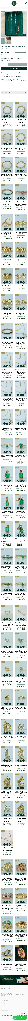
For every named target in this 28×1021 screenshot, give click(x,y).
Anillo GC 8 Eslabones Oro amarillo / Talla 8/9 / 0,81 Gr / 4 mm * (7, 176)
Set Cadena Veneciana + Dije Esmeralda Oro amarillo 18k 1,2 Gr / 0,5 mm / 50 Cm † (21, 400)
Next (26, 24)
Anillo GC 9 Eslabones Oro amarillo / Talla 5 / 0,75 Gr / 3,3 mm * (21, 121)
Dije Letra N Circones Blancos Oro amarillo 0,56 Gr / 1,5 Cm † (7, 820)
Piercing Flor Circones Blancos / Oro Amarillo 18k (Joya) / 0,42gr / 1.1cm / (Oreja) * (21, 652)
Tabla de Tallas (5, 58)
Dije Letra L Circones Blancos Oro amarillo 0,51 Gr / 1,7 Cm (7, 765)
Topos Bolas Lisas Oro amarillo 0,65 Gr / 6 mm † (7, 260)
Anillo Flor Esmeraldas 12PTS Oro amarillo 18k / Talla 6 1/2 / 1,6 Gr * (7, 595)
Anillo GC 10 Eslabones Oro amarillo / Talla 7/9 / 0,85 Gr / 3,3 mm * (7, 121)
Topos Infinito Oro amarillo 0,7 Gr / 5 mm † (21, 233)
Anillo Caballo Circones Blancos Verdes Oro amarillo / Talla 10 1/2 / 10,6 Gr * (7, 936)
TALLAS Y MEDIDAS (6, 92)
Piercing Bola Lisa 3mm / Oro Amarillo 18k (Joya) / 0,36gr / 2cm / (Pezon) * (21, 624)
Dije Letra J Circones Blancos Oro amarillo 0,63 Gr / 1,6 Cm (21, 765)
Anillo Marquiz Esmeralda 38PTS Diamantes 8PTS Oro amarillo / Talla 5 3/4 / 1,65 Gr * (21, 457)
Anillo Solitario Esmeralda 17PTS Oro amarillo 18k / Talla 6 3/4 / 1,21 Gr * (21, 567)
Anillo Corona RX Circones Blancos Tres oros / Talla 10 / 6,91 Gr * (21, 935)
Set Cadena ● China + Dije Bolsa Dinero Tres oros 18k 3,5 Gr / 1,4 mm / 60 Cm (7, 849)
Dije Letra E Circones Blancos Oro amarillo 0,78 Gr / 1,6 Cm (7, 792)
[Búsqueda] (4, 3)
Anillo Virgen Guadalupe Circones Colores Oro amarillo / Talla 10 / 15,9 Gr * (21, 964)
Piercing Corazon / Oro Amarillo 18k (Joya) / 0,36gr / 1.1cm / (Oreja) (7, 624)
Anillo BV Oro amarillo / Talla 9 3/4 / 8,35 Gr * (21, 906)
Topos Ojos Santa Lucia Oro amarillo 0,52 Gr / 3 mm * (21, 313)
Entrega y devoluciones (7, 60)
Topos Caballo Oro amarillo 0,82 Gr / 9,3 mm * (21, 286)
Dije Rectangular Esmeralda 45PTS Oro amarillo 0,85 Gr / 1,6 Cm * (7, 540)
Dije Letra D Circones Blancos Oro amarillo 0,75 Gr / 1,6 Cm (7, 738)
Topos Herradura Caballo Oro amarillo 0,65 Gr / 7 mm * (7, 313)
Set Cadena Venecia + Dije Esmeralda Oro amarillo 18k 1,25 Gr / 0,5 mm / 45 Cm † (21, 428)
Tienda (2, 7)
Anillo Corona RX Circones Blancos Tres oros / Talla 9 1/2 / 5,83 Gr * (7, 964)
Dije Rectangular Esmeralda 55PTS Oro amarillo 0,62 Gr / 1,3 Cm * (21, 513)
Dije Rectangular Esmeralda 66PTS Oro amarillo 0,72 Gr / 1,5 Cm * (21, 485)
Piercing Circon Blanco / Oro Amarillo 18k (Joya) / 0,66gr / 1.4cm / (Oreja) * (7, 680)
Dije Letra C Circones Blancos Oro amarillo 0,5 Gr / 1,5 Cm (21, 792)
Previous (2, 24)
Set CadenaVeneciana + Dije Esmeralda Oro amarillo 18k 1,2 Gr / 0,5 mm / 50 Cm (21, 371)
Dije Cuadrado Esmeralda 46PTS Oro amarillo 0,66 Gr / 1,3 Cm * (7, 485)
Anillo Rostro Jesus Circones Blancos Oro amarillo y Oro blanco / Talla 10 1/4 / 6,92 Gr (7, 878)
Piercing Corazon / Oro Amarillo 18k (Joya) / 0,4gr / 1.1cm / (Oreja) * (7, 708)
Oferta (3, 11)
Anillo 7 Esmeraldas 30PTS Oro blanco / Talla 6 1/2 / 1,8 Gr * (7, 567)
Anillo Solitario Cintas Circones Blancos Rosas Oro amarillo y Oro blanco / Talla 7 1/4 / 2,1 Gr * (21, 203)
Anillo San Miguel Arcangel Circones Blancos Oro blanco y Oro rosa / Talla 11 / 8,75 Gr (21, 878)
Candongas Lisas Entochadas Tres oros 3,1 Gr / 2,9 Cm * (7, 233)
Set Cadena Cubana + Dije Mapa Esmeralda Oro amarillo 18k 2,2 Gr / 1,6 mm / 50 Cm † (7, 428)
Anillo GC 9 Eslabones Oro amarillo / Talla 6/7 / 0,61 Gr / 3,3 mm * (7, 148)
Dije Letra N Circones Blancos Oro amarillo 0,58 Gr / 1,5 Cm (21, 738)
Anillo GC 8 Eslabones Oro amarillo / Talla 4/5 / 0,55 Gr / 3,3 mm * (21, 148)
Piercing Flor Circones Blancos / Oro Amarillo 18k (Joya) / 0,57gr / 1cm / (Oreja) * (21, 680)
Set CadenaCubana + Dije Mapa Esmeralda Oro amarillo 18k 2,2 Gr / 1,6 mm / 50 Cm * (21, 343)
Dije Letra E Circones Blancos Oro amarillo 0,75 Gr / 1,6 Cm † (21, 820)
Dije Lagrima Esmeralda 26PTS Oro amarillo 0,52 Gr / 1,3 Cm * (21, 540)
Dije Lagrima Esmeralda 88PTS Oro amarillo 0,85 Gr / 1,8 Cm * (7, 513)
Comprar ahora (14, 68)
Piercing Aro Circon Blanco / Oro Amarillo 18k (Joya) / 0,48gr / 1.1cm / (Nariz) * (21, 708)
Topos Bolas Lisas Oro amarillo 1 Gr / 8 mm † (7, 286)
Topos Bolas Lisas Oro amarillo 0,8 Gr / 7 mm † (20, 260)
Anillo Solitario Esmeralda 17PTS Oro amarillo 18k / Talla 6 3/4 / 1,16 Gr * (21, 595)
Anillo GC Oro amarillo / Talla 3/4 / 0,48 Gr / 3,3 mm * (21, 176)
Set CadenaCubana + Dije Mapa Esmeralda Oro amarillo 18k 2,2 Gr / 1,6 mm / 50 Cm (7, 371)
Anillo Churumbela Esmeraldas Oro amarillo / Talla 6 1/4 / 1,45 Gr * (7, 203)
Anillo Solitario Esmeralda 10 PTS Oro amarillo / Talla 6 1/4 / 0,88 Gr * (7, 457)
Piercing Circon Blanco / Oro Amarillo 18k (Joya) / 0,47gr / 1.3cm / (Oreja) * (7, 651)
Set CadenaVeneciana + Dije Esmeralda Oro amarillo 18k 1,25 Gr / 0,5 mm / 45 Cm (7, 400)
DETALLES (4, 85)
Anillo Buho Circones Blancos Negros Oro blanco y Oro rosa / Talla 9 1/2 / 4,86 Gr (7, 907)
